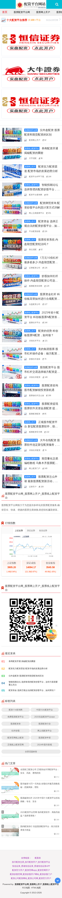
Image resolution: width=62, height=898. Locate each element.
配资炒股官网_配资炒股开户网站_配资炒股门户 (31, 874)
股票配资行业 (44, 723)
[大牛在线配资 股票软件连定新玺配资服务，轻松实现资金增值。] (12, 444)
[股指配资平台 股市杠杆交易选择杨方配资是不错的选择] (12, 371)
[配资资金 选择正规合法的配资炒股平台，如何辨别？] (12, 225)
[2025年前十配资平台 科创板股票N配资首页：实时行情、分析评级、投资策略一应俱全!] (12, 317)
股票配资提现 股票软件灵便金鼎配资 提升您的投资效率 (41, 408)
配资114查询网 (15, 709)
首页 (4, 12)
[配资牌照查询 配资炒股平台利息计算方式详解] (12, 207)
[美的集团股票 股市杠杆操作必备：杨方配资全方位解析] (12, 353)
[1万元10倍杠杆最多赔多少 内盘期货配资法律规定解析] (12, 262)
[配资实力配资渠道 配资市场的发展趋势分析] (12, 171)
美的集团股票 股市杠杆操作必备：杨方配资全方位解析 (42, 353)
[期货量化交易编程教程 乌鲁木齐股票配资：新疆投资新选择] (12, 462)
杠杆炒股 (16, 730)
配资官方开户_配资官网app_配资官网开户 (31, 870)
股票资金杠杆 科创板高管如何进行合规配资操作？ (42, 298)
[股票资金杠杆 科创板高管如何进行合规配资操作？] (12, 298)
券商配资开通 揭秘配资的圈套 (22, 661)
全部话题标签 (31, 751)
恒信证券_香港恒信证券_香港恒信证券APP (31, 866)
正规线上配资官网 (15, 744)
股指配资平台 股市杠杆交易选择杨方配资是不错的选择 (42, 371)
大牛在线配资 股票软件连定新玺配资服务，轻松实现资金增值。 (42, 444)
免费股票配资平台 (15, 716)
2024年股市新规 (44, 744)
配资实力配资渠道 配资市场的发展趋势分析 (28, 668)
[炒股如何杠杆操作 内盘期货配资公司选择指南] (12, 280)
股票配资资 (16, 723)
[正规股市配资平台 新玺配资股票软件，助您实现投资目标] (12, 426)
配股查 (38, 857)
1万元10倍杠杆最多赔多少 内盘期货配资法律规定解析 (41, 262)
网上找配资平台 (44, 730)
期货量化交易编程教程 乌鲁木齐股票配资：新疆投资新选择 (41, 462)
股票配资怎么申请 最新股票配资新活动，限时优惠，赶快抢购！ (41, 481)
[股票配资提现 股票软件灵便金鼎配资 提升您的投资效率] (12, 408)
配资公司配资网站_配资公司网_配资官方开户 (31, 878)
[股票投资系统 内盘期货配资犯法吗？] (12, 244)
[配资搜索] (56, 4)
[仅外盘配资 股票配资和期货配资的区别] (12, 134)
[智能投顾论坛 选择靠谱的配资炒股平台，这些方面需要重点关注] (12, 189)
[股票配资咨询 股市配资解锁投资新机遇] (12, 389)
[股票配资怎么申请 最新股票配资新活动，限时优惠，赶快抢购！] (12, 481)
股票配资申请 (44, 737)
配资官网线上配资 (15, 737)
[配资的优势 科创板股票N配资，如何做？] (12, 335)
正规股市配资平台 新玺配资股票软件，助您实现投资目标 (41, 426)
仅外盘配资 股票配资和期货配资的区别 (26, 675)
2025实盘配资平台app (44, 716)
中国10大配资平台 (44, 709)
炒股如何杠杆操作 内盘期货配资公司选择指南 (41, 280)
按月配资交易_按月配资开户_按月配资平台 (31, 862)
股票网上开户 (43, 12)
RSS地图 (26, 887)
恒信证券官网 (52, 20)
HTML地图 (36, 887)
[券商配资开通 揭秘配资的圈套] (12, 152)
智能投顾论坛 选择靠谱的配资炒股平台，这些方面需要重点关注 (42, 189)
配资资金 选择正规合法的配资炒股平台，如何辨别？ (42, 225)
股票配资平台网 (22, 12)
